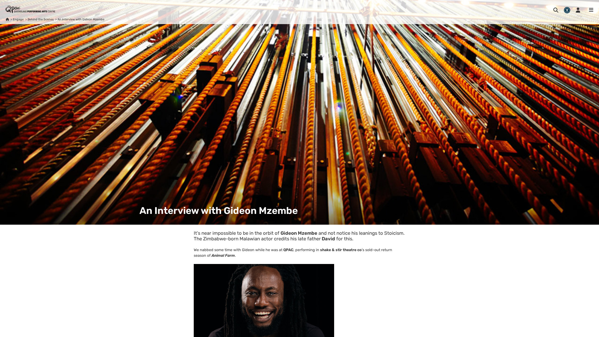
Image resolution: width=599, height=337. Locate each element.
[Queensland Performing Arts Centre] (7, 19)
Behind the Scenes (41, 19)
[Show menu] (589, 10)
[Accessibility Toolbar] (567, 10)
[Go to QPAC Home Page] (30, 9)
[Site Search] (555, 10)
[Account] (578, 10)
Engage (18, 19)
